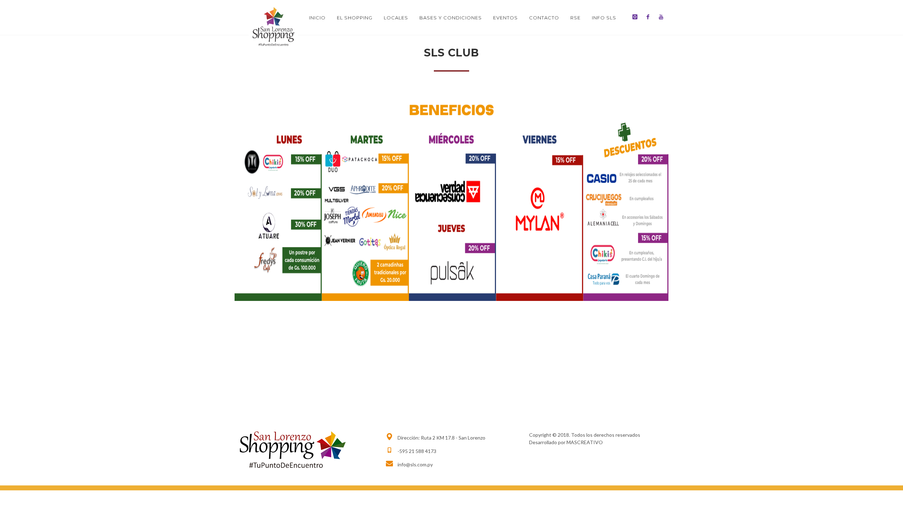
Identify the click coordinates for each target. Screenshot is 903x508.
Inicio (317, 17)
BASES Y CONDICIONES (450, 17)
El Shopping (354, 17)
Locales (396, 17)
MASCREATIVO (584, 442)
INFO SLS (604, 17)
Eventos (505, 17)
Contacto (544, 17)
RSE (575, 17)
